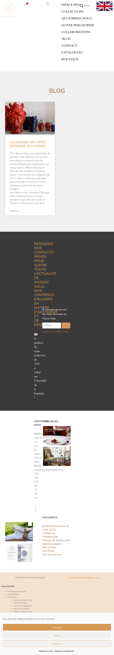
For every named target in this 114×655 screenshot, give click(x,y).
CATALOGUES (71, 52)
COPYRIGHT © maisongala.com (30, 577)
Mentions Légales (52, 544)
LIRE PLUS (14, 211)
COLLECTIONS (72, 12)
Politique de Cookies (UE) (55, 540)
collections (12, 597)
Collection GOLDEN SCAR (22, 600)
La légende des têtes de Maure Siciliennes (28, 144)
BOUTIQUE (69, 59)
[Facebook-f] (35, 506)
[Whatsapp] (35, 511)
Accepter (57, 627)
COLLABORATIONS (75, 32)
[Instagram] (35, 508)
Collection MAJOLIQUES (22, 606)
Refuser (57, 635)
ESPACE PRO (70, 5)
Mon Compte (49, 547)
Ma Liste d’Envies (51, 554)
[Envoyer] (66, 325)
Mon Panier (48, 551)
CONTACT (69, 46)
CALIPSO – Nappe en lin (22, 611)
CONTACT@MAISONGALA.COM (84, 577)
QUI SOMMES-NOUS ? (77, 18)
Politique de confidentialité (64, 651)
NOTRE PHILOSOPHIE (77, 25)
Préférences (57, 643)
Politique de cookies (46, 651)
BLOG (66, 39)
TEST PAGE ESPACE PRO (16, 591)
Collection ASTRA (20, 603)
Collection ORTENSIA (21, 608)
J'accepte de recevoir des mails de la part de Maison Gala (54, 314)
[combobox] (85, 5)
